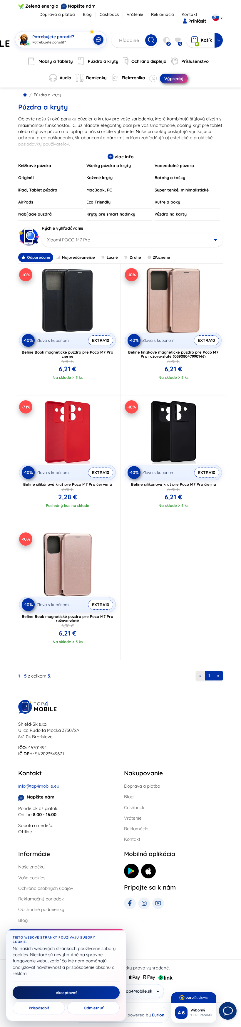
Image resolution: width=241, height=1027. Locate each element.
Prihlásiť (197, 21)
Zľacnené (161, 257)
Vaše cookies (31, 877)
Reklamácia (162, 14)
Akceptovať (66, 992)
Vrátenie (135, 14)
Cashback (109, 14)
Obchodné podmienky (41, 909)
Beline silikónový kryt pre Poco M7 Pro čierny (173, 484)
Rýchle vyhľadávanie (62, 228)
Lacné (112, 257)
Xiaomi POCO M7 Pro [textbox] (68, 240)
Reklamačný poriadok (41, 899)
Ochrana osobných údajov (45, 888)
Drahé (135, 257)
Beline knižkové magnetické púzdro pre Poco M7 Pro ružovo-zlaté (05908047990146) (173, 354)
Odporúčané (38, 257)
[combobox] (132, 240)
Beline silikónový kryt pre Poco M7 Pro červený (67, 484)
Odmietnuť (93, 1008)
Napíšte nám (82, 6)
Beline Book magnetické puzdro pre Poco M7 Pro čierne (67, 354)
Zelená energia (41, 6)
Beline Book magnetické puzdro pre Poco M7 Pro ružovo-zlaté (67, 618)
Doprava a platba (57, 14)
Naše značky (31, 867)
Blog (87, 14)
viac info (123, 156)
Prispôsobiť (39, 1008)
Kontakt (189, 14)
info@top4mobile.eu (38, 786)
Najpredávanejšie (78, 257)
